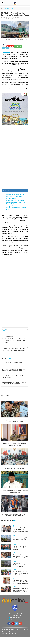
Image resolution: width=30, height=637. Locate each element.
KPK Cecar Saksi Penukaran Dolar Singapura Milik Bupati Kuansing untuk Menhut (14, 514)
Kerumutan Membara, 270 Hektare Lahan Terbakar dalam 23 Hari (20, 539)
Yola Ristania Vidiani (11, 19)
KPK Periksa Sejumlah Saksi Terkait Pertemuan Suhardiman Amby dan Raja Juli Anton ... (15, 467)
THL (15, 329)
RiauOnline (23, 629)
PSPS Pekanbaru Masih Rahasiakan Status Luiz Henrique (19, 548)
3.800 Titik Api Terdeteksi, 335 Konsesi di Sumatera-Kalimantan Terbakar (20, 565)
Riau (15, 526)
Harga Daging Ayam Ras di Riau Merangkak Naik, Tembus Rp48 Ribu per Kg (20, 590)
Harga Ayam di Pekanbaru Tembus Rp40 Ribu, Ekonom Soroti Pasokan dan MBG (20, 556)
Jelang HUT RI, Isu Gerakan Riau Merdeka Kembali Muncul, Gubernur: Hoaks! (16, 207)
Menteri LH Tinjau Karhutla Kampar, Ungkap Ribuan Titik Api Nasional (21, 573)
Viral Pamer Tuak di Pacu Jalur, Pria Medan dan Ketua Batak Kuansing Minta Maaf (20, 581)
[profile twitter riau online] (16, 623)
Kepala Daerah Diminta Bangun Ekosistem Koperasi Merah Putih (14, 444)
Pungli (4, 329)
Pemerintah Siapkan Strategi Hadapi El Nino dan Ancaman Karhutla (15, 491)
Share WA (18, 46)
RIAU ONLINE (6, 52)
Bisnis (15, 552)
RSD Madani (19, 329)
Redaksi (11, 614)
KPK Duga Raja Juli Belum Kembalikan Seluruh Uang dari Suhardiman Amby (15, 420)
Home (4, 8)
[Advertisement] (15, 173)
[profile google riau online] (20, 623)
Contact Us (20, 614)
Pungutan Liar (10, 329)
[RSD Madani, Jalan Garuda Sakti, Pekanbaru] (15, 29)
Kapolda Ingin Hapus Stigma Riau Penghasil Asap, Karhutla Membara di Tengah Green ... (20, 530)
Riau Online (4, 330)
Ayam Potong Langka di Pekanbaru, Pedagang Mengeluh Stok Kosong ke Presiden (14, 383)
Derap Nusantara (10, 8)
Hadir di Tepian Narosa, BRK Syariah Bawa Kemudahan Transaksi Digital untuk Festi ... (13, 363)
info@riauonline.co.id (15, 619)
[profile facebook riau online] (9, 623)
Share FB (5, 48)
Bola (15, 544)
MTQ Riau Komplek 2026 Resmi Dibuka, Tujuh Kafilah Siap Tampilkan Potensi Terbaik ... (14, 370)
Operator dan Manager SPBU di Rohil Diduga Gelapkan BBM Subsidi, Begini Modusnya (16, 196)
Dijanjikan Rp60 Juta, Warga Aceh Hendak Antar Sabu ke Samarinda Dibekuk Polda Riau (15, 202)
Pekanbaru (25, 329)
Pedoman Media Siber (16, 617)
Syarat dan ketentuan (16, 615)
